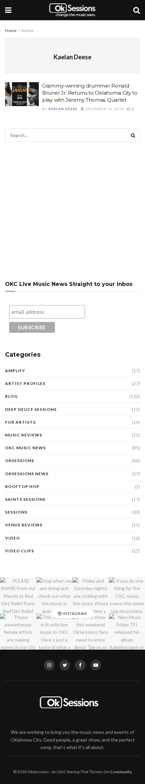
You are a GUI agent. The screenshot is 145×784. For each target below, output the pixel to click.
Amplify (15, 370)
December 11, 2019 (104, 109)
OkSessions (19, 460)
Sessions (16, 512)
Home (11, 30)
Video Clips (19, 550)
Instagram (74, 613)
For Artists (20, 422)
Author (27, 30)
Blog (11, 396)
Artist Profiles (25, 383)
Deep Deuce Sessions (31, 409)
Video (12, 538)
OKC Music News (25, 447)
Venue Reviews (23, 524)
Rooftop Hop (22, 486)
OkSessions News (27, 473)
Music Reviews (23, 434)
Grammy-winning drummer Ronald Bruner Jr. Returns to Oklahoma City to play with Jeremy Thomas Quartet (90, 93)
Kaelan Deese (63, 109)
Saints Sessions (25, 499)
